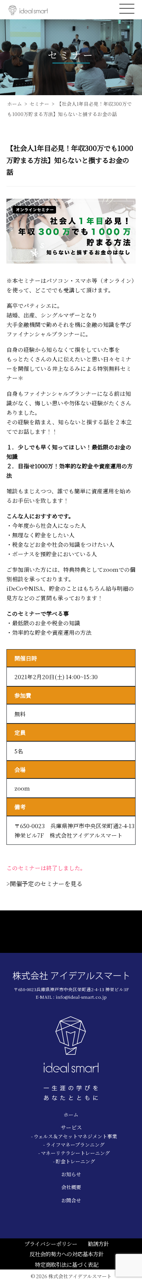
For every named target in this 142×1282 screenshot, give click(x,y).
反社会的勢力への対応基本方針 (67, 1254)
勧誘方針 (98, 1243)
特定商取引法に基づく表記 (66, 1264)
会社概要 (71, 1187)
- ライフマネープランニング (74, 1144)
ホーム (71, 1114)
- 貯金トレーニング (74, 1161)
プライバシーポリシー (50, 1243)
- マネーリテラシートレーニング (74, 1152)
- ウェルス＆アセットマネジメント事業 (74, 1136)
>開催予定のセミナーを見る (44, 883)
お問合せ (71, 1200)
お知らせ (71, 1174)
